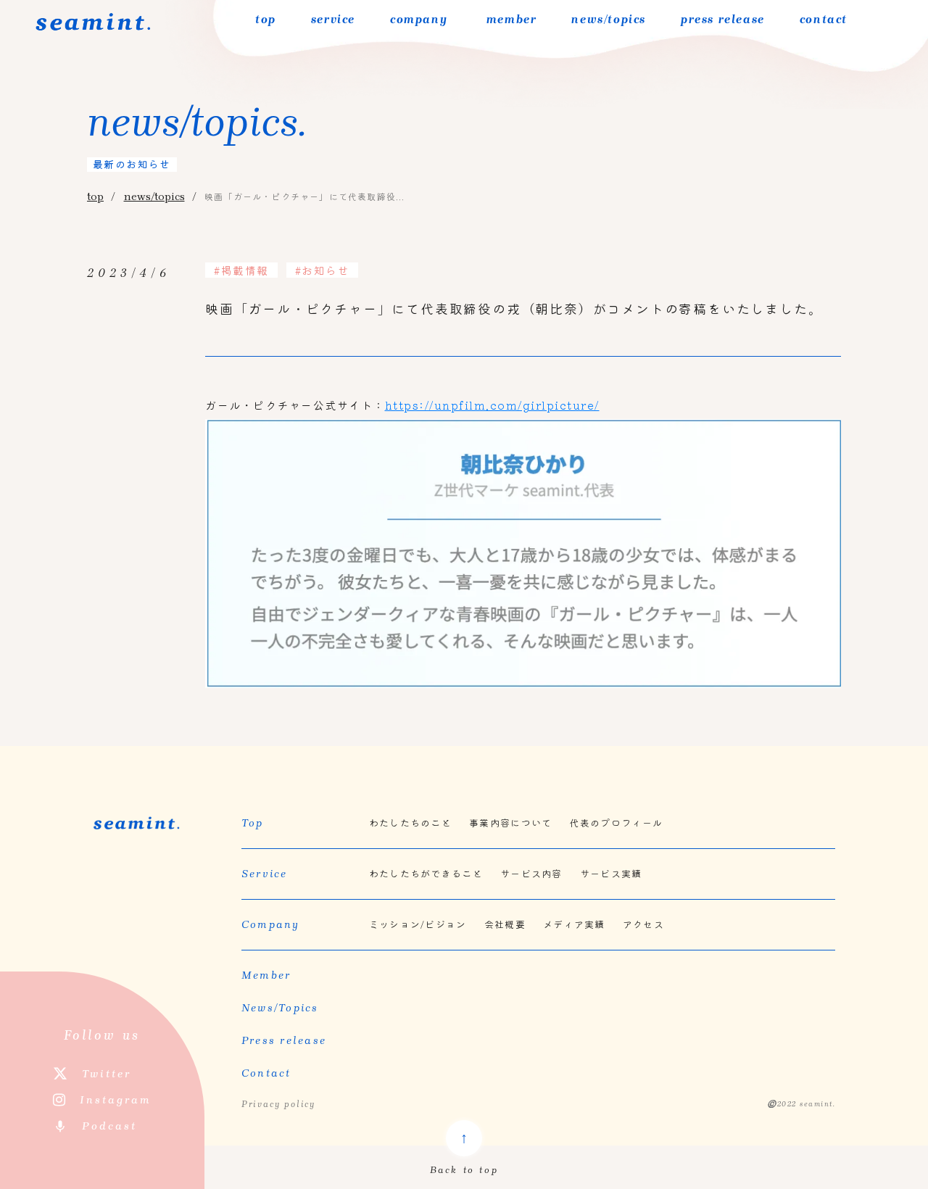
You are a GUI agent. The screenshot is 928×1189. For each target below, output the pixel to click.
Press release (283, 1040)
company (418, 19)
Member (266, 975)
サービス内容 (531, 873)
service (333, 19)
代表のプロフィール (616, 822)
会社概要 (505, 924)
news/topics (608, 19)
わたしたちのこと (410, 822)
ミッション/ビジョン (418, 924)
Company (270, 924)
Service (264, 873)
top (265, 19)
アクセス (643, 924)
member (509, 19)
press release (723, 19)
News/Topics (280, 1007)
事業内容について (510, 822)
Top (252, 822)
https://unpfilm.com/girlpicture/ (492, 405)
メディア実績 (574, 924)
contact (824, 19)
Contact (266, 1073)
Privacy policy (278, 1104)
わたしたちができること (426, 873)
